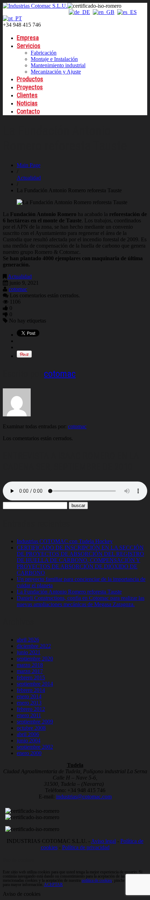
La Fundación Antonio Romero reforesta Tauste (69, 592)
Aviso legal (103, 841)
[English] (103, 12)
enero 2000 (29, 753)
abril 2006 (28, 734)
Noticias (27, 103)
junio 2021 (28, 652)
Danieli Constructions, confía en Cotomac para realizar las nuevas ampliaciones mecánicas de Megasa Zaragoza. (80, 601)
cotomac (18, 289)
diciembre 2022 (34, 646)
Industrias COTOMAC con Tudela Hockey (65, 541)
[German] (79, 12)
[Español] (127, 12)
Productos (30, 79)
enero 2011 (29, 715)
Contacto (28, 111)
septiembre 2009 (35, 722)
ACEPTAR (53, 884)
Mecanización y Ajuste (56, 72)
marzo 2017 (30, 671)
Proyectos (30, 87)
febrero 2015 (31, 677)
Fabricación (44, 53)
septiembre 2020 (35, 659)
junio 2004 (28, 740)
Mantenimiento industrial (58, 65)
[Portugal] (12, 18)
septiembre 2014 (35, 684)
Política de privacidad (86, 847)
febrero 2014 (31, 690)
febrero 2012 (31, 709)
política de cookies (97, 880)
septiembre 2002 (35, 747)
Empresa (28, 37)
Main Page (28, 165)
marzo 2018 (30, 665)
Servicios (28, 45)
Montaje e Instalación (54, 59)
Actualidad (29, 178)
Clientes (27, 95)
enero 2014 (29, 696)
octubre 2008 (31, 728)
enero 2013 (29, 703)
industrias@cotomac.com (84, 796)
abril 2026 (28, 640)
